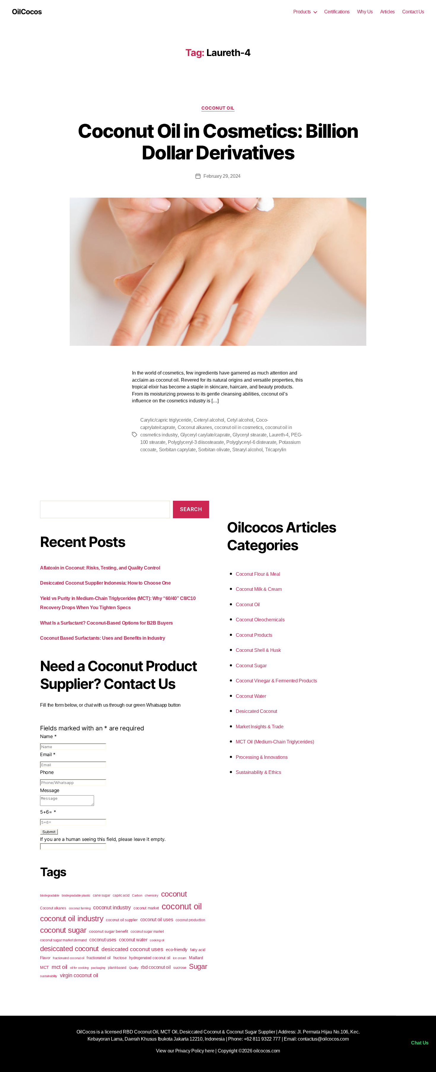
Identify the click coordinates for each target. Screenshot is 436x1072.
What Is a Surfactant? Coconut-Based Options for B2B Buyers (106, 622)
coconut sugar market (147, 931)
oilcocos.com (266, 1050)
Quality (134, 967)
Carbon (137, 895)
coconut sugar (63, 930)
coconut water (133, 939)
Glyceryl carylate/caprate (205, 434)
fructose (120, 958)
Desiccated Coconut (256, 711)
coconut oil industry (72, 918)
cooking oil (157, 940)
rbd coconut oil (156, 967)
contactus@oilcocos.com (323, 1038)
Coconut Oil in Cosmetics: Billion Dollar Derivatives (218, 141)
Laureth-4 (279, 434)
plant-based (117, 968)
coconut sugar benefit (108, 931)
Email (47, 754)
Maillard (196, 957)
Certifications (337, 11)
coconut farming (80, 908)
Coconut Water (251, 696)
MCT (44, 967)
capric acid (121, 895)
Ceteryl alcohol (209, 420)
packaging (98, 967)
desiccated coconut (69, 949)
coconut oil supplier (122, 920)
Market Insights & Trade (260, 726)
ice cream (180, 958)
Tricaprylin (275, 449)
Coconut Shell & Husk (258, 650)
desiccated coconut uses (132, 949)
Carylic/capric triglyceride (165, 420)
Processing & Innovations (262, 757)
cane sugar (101, 895)
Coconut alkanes (195, 427)
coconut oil (182, 906)
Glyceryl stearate (249, 434)
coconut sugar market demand (63, 940)
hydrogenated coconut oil (149, 958)
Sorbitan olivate (214, 449)
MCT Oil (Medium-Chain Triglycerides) (275, 741)
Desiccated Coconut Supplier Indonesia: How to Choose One (105, 582)
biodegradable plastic (76, 895)
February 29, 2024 (222, 176)
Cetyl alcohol (240, 420)
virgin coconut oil (79, 975)
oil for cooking (79, 967)
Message (49, 790)
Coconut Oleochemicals (260, 619)
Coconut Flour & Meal (258, 574)
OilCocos (27, 11)
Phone (47, 772)
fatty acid (197, 950)
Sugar (198, 966)
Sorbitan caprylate (177, 449)
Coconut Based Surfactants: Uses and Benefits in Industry (102, 638)
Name (48, 736)
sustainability (48, 976)
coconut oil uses (156, 919)
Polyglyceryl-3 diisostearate (196, 442)
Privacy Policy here (194, 1050)
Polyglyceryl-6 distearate (251, 442)
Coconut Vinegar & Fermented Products (276, 680)
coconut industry (112, 908)
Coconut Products (254, 635)
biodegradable (49, 895)
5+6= (48, 812)
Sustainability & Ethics (258, 772)
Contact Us (413, 11)
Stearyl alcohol (247, 449)
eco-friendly (176, 949)
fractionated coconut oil (68, 958)
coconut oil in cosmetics (238, 427)
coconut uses (102, 939)
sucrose (179, 967)
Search (191, 509)
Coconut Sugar (251, 665)
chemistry (151, 895)
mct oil (59, 967)
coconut (174, 893)
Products (302, 11)
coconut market (146, 908)
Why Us (365, 11)
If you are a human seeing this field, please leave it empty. (103, 839)
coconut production (190, 920)
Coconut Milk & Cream (259, 589)
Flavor (45, 958)
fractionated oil (99, 958)
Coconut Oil (218, 108)
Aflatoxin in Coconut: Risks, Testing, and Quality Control (100, 567)
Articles (387, 11)
